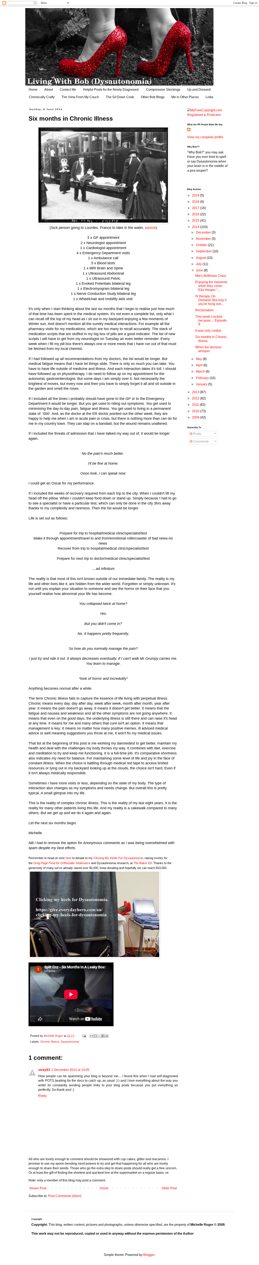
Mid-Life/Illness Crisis (210, 275)
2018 (196, 201)
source (150, 228)
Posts (196, 433)
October (202, 245)
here (68, 858)
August (201, 257)
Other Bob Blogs (153, 97)
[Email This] (91, 1036)
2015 (196, 220)
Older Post (169, 1188)
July (199, 264)
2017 (196, 208)
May (199, 359)
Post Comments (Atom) (64, 1196)
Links (209, 97)
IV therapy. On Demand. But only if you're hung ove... (210, 300)
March (201, 371)
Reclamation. (204, 310)
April (199, 365)
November (204, 238)
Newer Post (38, 1188)
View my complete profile (205, 137)
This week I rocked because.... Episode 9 (211, 320)
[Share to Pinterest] (107, 1036)
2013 (196, 392)
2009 (196, 417)
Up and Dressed (199, 89)
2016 (196, 214)
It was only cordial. (208, 330)
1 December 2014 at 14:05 (70, 1070)
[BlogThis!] (95, 1036)
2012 (196, 398)
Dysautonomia (70, 1041)
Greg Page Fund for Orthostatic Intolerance (61, 863)
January (202, 384)
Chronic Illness (49, 1041)
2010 (196, 411)
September (204, 251)
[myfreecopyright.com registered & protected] (207, 115)
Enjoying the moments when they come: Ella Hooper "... (211, 285)
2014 (196, 227)
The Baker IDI (142, 863)
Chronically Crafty (42, 97)
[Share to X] (99, 1036)
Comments (200, 441)
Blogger (148, 1255)
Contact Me (68, 89)
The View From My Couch (80, 97)
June (200, 270)
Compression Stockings (163, 89)
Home (33, 89)
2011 (196, 404)
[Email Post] (84, 1035)
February (203, 378)
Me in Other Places (185, 97)
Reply (42, 1095)
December (204, 232)
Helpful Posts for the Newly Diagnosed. (111, 89)
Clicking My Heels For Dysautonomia (118, 858)
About (48, 89)
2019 (196, 195)
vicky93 (44, 1070)
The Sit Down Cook (120, 97)
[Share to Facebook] (103, 1036)
